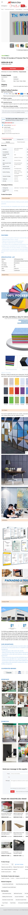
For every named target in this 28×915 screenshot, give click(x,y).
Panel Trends (12, 902)
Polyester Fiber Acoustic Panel (19, 867)
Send (12, 791)
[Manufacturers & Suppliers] (14, 2)
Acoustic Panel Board (19, 896)
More (2, 905)
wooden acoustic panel (6, 871)
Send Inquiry (13, 68)
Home (2, 9)
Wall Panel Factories (18, 893)
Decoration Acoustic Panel (7, 899)
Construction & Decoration (9, 9)
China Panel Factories (6, 893)
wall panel (15, 869)
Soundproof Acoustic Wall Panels (9, 887)
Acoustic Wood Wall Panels (7, 884)
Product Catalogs (19, 864)
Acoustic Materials (19, 9)
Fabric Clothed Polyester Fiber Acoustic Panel (7, 869)
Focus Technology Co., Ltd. (16, 909)
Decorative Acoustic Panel (21, 899)
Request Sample (22, 71)
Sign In (3, 133)
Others (14, 871)
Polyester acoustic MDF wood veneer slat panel (7, 867)
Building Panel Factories (7, 896)
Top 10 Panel (5, 902)
